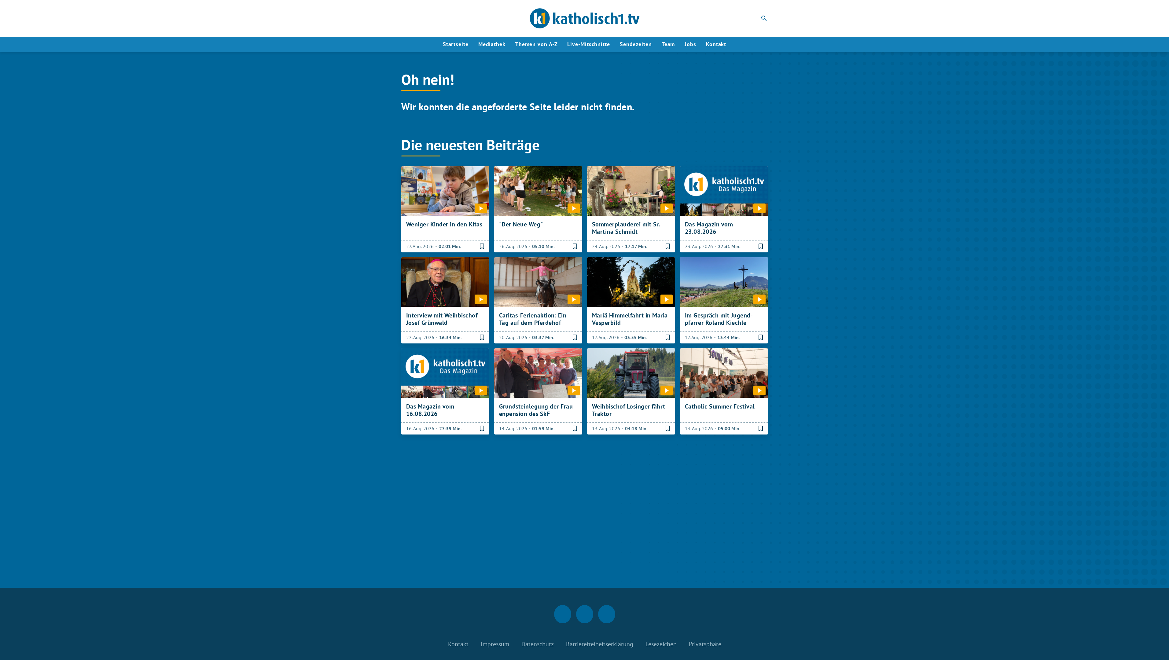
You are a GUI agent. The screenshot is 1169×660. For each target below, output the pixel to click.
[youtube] (432, 18)
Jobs (690, 44)
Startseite (456, 44)
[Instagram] (420, 18)
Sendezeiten (636, 44)
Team (668, 44)
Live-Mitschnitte (588, 44)
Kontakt (716, 44)
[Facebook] (407, 18)
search (764, 18)
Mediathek (491, 44)
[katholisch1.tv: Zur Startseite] (585, 18)
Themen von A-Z (536, 44)
